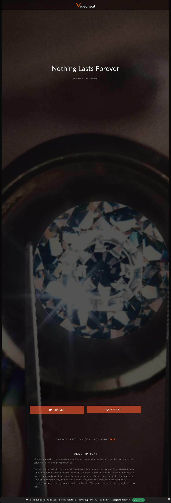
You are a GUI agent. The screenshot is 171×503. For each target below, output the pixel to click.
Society (94, 79)
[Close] (169, 499)
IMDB (112, 439)
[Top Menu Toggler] (3, 5)
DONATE (138, 500)
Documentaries (81, 79)
